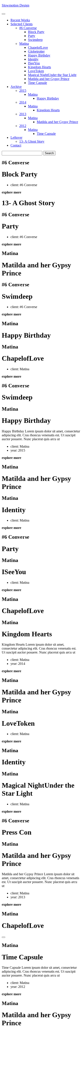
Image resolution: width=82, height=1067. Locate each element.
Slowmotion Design (15, 5)
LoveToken (36, 71)
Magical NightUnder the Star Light (52, 75)
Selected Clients (21, 24)
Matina (24, 43)
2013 (22, 114)
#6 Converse (28, 28)
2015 (22, 90)
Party (31, 36)
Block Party (36, 32)
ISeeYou (34, 63)
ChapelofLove (38, 47)
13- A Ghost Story (31, 141)
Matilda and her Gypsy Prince (48, 79)
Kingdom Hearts (39, 67)
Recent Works (20, 20)
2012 (22, 126)
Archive (16, 86)
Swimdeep (35, 40)
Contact (15, 145)
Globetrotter (36, 51)
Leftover (16, 137)
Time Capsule (37, 83)
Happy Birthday (39, 55)
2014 (22, 102)
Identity (33, 59)
